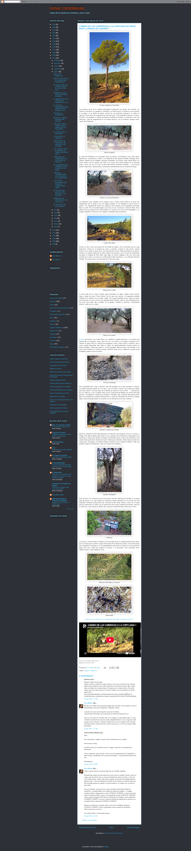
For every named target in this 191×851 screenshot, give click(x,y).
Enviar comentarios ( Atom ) (114, 833)
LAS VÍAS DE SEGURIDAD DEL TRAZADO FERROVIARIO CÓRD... (60, 184)
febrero (56, 224)
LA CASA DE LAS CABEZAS (59, 137)
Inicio (111, 827)
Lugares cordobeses (90, 670)
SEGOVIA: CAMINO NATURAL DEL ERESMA (60, 119)
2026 (54, 24)
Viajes (52, 344)
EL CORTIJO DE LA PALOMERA (59, 132)
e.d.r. (54, 448)
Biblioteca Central (55, 368)
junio (55, 212)
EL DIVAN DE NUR (58, 463)
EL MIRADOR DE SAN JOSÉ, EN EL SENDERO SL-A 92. (60, 100)
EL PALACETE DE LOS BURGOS (59, 205)
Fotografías (54, 311)
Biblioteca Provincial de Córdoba (60, 372)
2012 (54, 233)
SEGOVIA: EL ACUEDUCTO (58, 114)
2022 (54, 36)
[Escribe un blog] (113, 668)
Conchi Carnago (57, 442)
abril (55, 218)
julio (55, 210)
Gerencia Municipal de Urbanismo (60, 383)
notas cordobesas (67, 8)
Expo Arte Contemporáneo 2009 (60, 308)
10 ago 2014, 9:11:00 (90, 816)
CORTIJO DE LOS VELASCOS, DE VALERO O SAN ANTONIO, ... (59, 143)
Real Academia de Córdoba (58, 408)
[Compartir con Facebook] (118, 668)
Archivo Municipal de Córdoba (59, 362)
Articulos (53, 301)
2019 (54, 44)
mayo (56, 215)
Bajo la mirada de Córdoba (61, 425)
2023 (54, 33)
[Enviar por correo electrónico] (110, 668)
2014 (54, 58)
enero (56, 226)
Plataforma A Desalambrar (58, 405)
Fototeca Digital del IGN (57, 380)
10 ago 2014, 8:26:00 (91, 764)
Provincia (53, 340)
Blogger (106, 846)
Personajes (53, 337)
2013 (54, 230)
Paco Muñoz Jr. (57, 256)
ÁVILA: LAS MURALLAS (58, 75)
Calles (52, 305)
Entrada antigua (133, 827)
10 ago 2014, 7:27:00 (91, 699)
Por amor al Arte (57, 495)
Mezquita (53, 334)
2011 (54, 235)
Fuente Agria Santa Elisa (58, 314)
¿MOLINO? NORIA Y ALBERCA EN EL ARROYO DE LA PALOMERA (60, 126)
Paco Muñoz (88, 703)
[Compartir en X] (115, 668)
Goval (52, 318)
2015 (54, 55)
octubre (56, 66)
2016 (54, 52)
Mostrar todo (70, 508)
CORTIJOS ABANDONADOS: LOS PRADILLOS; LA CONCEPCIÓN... (60, 175)
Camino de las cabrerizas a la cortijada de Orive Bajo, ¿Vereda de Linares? (109, 619)
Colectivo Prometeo (59, 432)
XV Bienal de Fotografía (58, 347)
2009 (54, 241)
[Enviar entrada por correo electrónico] (104, 667)
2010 (54, 238)
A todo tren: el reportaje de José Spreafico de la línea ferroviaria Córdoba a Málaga (61, 476)
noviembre (57, 63)
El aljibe (81, 339)
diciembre (57, 60)
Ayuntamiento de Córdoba (58, 365)
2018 (54, 47)
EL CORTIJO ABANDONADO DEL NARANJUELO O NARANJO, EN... (60, 107)
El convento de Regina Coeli (60, 427)
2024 (54, 30)
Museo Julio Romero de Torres (59, 393)
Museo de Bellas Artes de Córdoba (61, 390)
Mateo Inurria (54, 331)
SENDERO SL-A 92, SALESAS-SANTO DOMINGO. (60, 94)
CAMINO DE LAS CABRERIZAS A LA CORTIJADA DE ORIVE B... (60, 159)
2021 (54, 38)
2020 (54, 41)
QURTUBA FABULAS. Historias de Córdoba (59, 499)
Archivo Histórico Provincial (59, 359)
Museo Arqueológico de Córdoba (60, 387)
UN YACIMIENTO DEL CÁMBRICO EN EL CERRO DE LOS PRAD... (60, 167)
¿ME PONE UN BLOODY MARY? (62, 457)
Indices (52, 324)
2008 (54, 244)
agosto (56, 71)
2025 (54, 27)
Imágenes (53, 321)
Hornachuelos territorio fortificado (62, 449)
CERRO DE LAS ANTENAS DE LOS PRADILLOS (60, 200)
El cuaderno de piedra (59, 455)
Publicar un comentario (89, 820)
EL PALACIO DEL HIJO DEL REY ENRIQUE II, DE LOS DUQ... (59, 193)
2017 (54, 50)
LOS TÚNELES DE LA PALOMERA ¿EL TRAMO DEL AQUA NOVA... (60, 151)
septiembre (57, 69)
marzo (56, 221)
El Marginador (57, 472)
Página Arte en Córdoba (57, 396)
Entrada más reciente (87, 827)
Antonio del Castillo (56, 298)
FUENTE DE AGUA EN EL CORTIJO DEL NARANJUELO (60, 80)
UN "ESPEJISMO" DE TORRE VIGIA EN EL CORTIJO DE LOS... (60, 87)
